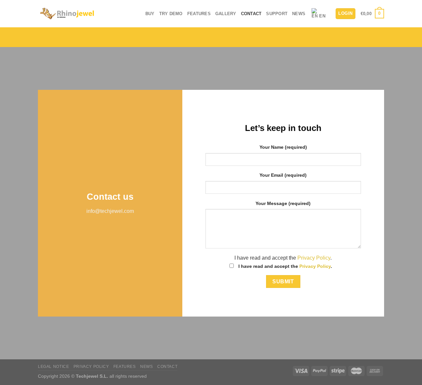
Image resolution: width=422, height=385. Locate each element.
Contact (251, 13)
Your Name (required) (283, 147)
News (298, 13)
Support (276, 13)
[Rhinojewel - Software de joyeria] (67, 14)
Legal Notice (53, 366)
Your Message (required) (283, 203)
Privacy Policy (313, 258)
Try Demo (171, 13)
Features (199, 13)
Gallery (225, 13)
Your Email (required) (283, 175)
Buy (150, 13)
